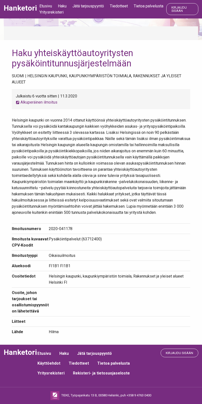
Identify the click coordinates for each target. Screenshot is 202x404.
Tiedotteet (119, 6)
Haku (62, 6)
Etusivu (45, 6)
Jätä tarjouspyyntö (88, 6)
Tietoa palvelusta (148, 6)
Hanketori (20, 8)
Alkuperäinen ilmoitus (38, 102)
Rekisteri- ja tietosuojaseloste (101, 373)
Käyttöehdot (48, 363)
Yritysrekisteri (51, 12)
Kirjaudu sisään (179, 9)
